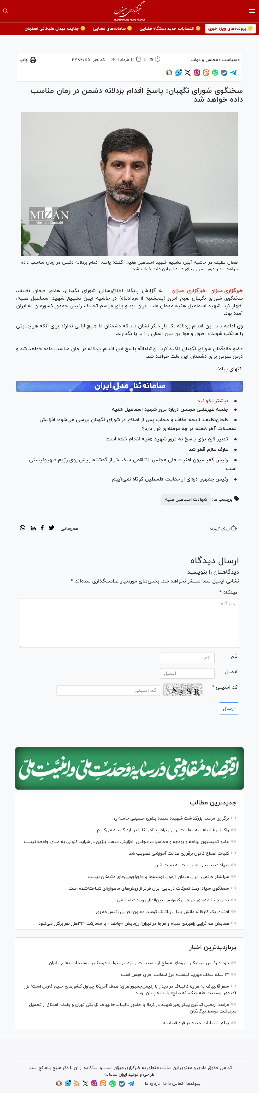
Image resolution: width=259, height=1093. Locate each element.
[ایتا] (206, 75)
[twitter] (51, 528)
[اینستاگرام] (197, 75)
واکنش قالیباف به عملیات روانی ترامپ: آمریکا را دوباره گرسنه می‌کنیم (163, 830)
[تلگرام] (233, 75)
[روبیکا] (169, 75)
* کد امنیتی (225, 687)
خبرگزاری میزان (226, 290)
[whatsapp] (22, 529)
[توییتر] (187, 75)
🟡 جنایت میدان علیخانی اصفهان (55, 29)
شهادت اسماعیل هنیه (186, 500)
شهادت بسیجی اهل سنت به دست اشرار (191, 865)
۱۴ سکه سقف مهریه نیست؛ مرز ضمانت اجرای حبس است (175, 975)
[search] (5, 11)
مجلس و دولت (204, 60)
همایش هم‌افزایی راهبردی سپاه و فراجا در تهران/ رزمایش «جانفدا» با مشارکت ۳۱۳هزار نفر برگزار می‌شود (134, 924)
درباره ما (152, 1084)
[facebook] (42, 529)
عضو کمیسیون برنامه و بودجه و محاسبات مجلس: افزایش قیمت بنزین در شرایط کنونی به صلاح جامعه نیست (126, 842)
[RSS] (77, 1085)
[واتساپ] (215, 75)
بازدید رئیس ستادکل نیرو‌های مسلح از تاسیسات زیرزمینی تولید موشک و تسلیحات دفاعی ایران (139, 963)
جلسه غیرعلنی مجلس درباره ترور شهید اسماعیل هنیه (170, 409)
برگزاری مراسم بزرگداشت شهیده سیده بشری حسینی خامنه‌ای (171, 818)
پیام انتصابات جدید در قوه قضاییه (196, 1023)
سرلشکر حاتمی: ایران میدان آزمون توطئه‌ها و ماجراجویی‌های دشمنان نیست (158, 877)
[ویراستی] (178, 75)
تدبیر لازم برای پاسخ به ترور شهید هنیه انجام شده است (166, 439)
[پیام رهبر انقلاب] (129, 768)
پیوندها (193, 1084)
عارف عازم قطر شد (208, 449)
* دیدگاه (228, 592)
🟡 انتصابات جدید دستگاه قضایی (170, 29)
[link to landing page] (129, 11)
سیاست (229, 60)
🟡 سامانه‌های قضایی (112, 29)
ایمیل (231, 671)
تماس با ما (173, 1084)
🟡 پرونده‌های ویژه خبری (230, 29)
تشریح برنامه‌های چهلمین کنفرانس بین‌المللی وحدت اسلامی (173, 900)
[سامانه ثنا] (129, 386)
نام (234, 656)
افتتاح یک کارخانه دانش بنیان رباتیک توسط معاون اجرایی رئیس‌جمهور (162, 912)
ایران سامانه (116, 1075)
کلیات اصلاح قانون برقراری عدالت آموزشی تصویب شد (179, 854)
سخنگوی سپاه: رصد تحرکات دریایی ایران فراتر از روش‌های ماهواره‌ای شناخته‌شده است (149, 889)
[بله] (224, 75)
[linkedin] (33, 529)
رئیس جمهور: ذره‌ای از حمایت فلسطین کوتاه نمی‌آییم (170, 479)
